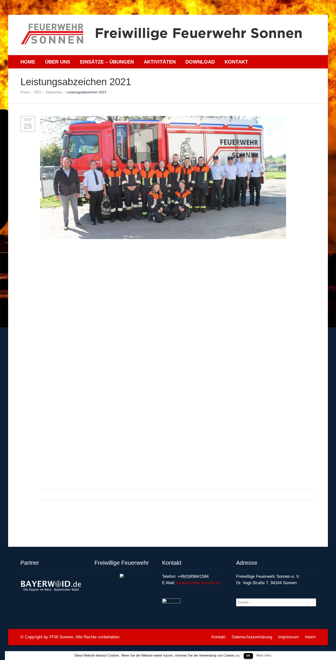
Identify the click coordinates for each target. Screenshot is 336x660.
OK (248, 655)
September (54, 92)
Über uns (57, 61)
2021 (38, 92)
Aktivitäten (160, 61)
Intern (310, 637)
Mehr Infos (264, 655)
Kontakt (236, 61)
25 (28, 126)
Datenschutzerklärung (252, 637)
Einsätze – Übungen (107, 61)
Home (27, 61)
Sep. (28, 120)
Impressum (288, 637)
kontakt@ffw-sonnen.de (198, 582)
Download (200, 61)
